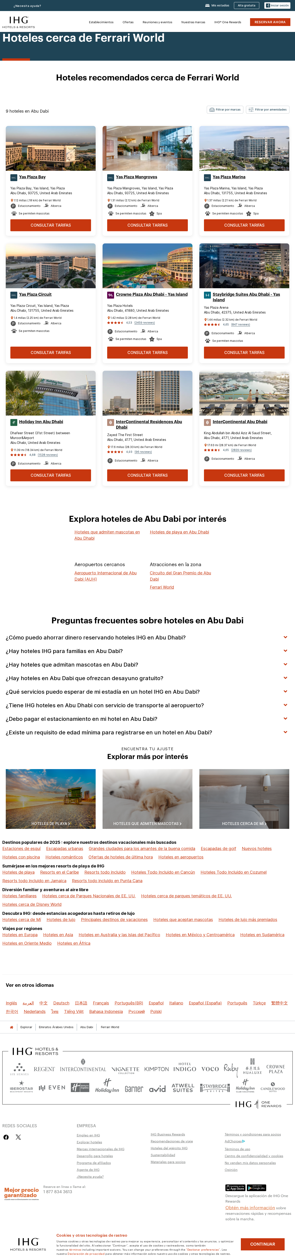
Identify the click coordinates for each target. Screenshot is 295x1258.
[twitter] (18, 1137)
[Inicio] (11, 1027)
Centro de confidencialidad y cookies (254, 1155)
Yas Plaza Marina (229, 177)
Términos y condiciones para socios (253, 1134)
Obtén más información (250, 1207)
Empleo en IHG (88, 1135)
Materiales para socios (168, 1161)
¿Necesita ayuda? (27, 6)
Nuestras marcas (193, 22)
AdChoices (233, 1141)
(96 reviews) (143, 452)
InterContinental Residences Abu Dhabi (149, 424)
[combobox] (225, 109)
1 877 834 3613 (57, 1191)
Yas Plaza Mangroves (136, 177)
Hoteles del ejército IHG (169, 1148)
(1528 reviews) (48, 454)
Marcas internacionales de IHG (100, 1149)
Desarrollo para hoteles (95, 1155)
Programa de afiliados (94, 1162)
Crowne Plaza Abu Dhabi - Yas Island (152, 294)
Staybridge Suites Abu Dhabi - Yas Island (246, 297)
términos (75, 1249)
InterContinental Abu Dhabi (240, 422)
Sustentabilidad (163, 1154)
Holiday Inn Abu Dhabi (41, 422)
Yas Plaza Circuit (35, 294)
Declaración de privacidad (86, 1253)
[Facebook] (7, 1137)
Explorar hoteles (89, 1142)
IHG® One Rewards (227, 22)
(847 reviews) (240, 324)
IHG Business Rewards (168, 1134)
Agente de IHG (88, 1169)
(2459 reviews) (144, 322)
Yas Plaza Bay (32, 177)
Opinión (231, 1169)
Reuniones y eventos (157, 22)
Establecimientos (101, 22)
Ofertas (128, 22)
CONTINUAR (262, 1244)
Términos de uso (237, 1149)
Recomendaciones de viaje (172, 1141)
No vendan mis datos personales (250, 1162)
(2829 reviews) (241, 450)
